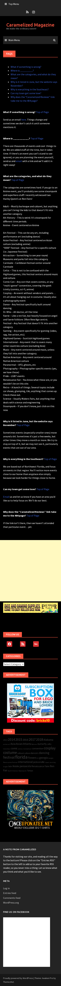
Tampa (30, 770)
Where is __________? (22, 70)
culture (27, 753)
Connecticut (27, 749)
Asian (19, 744)
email (19, 161)
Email (6, 496)
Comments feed (11, 897)
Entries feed (9, 893)
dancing (44, 753)
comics (20, 749)
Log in (6, 888)
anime (5, 744)
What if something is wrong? (26, 66)
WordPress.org (11, 902)
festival (9, 757)
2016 (25, 740)
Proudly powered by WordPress (18, 978)
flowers (32, 757)
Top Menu (13, 3)
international (25, 762)
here (23, 119)
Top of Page (42, 112)
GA (38, 758)
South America (13, 771)
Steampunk (22, 771)
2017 (32, 739)
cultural (20, 753)
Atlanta (27, 744)
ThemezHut (8, 982)
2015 (18, 739)
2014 (11, 739)
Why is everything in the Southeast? (30, 89)
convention (37, 748)
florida (21, 757)
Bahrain (34, 744)
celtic (49, 744)
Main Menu (14, 40)
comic (14, 748)
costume (10, 752)
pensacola (25, 766)
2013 (5, 740)
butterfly (42, 743)
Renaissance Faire (40, 766)
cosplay (50, 748)
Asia (12, 744)
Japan (47, 762)
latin (10, 766)
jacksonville (39, 762)
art (9, 744)
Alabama (48, 740)
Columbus (6, 749)
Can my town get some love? (26, 93)
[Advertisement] (30, 570)
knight (5, 767)
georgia (43, 757)
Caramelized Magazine (30, 24)
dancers (34, 753)
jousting (53, 762)
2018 (39, 739)
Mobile (16, 766)
